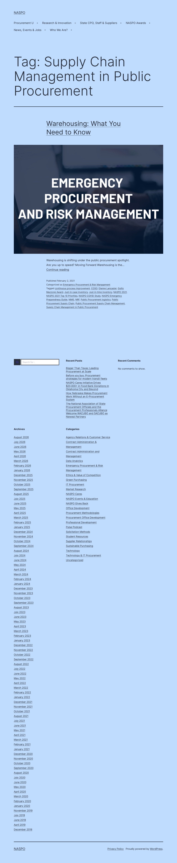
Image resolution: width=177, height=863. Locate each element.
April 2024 (20, 569)
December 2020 (23, 753)
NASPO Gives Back (77, 503)
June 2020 (20, 782)
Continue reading (57, 269)
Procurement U (24, 23)
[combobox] (36, 362)
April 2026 (20, 456)
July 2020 (19, 777)
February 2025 (22, 522)
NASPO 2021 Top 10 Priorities (61, 295)
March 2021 (21, 739)
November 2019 (23, 810)
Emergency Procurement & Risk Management (86, 284)
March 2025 (21, 517)
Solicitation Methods (78, 531)
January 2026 (22, 470)
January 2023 (22, 640)
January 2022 (22, 697)
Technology (73, 550)
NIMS (71, 299)
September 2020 (23, 768)
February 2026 (22, 465)
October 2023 (22, 598)
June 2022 (20, 673)
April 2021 (19, 734)
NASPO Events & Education (82, 498)
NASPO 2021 (120, 292)
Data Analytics (74, 460)
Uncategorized (74, 560)
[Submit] (17, 362)
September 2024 (24, 545)
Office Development (77, 508)
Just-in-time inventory (100, 292)
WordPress (156, 848)
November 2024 (23, 536)
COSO (94, 288)
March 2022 (21, 687)
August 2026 (21, 437)
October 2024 (22, 541)
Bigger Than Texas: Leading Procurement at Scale (82, 370)
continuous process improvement (72, 288)
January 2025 (22, 527)
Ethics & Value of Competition (83, 475)
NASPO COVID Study (90, 295)
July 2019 (19, 815)
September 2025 (23, 489)
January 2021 (22, 749)
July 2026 (19, 441)
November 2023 (23, 593)
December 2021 (23, 701)
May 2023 (20, 621)
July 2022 (19, 668)
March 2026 (21, 460)
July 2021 (19, 720)
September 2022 (23, 659)
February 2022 (22, 692)
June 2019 (20, 819)
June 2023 (20, 616)
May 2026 (20, 451)
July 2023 (19, 612)
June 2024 (20, 560)
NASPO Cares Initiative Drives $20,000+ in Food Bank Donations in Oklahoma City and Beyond (87, 386)
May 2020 (20, 786)
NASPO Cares (74, 493)
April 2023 (20, 626)
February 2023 (22, 635)
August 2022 (21, 664)
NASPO (19, 13)
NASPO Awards (136, 23)
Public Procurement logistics (96, 299)
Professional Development (81, 522)
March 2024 (21, 574)
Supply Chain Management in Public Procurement (72, 307)
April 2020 (20, 791)
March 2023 (21, 631)
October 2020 (22, 763)
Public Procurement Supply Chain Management (100, 303)
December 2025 (23, 475)
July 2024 (19, 555)
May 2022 (20, 678)
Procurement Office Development (85, 517)
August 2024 (21, 550)
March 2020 (21, 796)
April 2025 (20, 512)
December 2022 (23, 645)
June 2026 (20, 446)
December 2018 (23, 829)
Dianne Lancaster (108, 288)
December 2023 (23, 588)
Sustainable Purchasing (79, 545)
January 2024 (22, 583)
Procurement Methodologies (82, 512)
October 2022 (22, 654)
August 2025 (21, 493)
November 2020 (23, 758)
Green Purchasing (76, 479)
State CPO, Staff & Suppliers (98, 23)
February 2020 (22, 801)
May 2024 (20, 564)
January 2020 (22, 805)
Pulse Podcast (74, 527)
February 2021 (22, 744)
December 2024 (23, 531)
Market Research (76, 489)
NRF (77, 299)
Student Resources (77, 536)
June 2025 (20, 503)
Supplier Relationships (79, 541)
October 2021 (22, 711)
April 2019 (19, 824)
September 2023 (23, 602)
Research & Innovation (56, 23)
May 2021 (19, 730)
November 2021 (23, 706)
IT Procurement (75, 484)
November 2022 (23, 649)
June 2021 (20, 725)
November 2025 (23, 479)
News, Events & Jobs (27, 30)
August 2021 (21, 716)
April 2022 (20, 683)
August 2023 (21, 607)
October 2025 (22, 484)
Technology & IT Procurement (83, 555)
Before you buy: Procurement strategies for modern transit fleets (86, 377)
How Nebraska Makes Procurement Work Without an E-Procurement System (86, 396)
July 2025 (19, 498)
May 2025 (20, 508)
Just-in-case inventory (76, 292)
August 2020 (21, 772)
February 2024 (22, 579)
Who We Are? (59, 30)
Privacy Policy (115, 848)
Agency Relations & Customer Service (88, 437)
